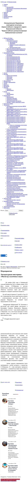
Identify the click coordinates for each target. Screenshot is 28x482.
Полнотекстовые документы (14, 101)
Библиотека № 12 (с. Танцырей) (15, 66)
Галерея (6, 15)
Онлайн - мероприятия (9, 82)
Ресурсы (6, 74)
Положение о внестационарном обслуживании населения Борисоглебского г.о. (15, 160)
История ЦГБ (10, 39)
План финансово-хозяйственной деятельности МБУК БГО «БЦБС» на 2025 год (16, 149)
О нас (5, 5)
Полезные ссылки (8, 201)
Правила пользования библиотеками (16, 182)
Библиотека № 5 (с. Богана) (14, 60)
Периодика (9, 77)
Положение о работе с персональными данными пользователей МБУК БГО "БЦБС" (16, 172)
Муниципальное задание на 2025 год (16, 119)
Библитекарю (10, 205)
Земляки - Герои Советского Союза (15, 102)
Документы (6, 105)
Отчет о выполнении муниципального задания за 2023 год (16, 129)
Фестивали (6, 86)
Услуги (5, 73)
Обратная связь (7, 198)
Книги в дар (10, 79)
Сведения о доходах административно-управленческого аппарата (17, 187)
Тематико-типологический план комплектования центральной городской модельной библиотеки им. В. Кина (17, 194)
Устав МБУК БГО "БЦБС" (13, 197)
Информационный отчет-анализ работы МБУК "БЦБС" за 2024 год (17, 112)
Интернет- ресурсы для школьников (16, 204)
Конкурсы (6, 85)
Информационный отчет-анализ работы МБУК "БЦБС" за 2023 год (17, 109)
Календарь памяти (8, 103)
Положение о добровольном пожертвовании (14, 165)
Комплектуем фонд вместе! (13, 199)
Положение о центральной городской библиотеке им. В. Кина (16, 175)
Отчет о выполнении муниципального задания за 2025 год (16, 135)
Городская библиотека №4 (13, 59)
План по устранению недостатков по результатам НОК (18, 125)
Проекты (6, 87)
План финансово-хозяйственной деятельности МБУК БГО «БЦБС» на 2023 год (16, 141)
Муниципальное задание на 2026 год (16, 121)
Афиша (5, 13)
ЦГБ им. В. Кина (8, 38)
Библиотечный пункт (15, 47)
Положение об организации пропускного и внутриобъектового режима (15, 180)
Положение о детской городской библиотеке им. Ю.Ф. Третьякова (15, 163)
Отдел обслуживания (12, 40)
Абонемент (12, 43)
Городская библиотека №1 (13, 56)
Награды (9, 11)
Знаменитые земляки (12, 99)
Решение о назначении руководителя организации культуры (16, 184)
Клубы (5, 91)
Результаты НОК (14, 127)
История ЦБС (10, 7)
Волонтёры (9, 9)
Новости (6, 12)
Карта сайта (7, 208)
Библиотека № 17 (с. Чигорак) (14, 70)
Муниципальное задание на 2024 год (16, 118)
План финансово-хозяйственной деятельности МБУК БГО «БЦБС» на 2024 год (16, 145)
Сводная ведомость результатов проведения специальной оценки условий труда (15, 190)
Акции (5, 83)
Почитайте (9, 78)
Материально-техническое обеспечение (17, 8)
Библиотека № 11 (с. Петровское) (15, 64)
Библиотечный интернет (13, 202)
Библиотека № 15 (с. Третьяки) (14, 69)
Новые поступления (12, 75)
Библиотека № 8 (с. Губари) (14, 62)
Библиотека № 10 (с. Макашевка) (15, 63)
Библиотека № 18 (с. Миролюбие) (15, 71)
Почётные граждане (12, 98)
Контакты (6, 17)
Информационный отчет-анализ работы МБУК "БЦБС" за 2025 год (17, 115)
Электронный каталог (9, 206)
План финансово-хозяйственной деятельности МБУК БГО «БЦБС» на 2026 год (16, 153)
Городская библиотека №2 (13, 58)
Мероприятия (7, 81)
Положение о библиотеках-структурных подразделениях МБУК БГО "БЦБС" (17, 156)
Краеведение (7, 95)
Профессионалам (8, 16)
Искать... (3, 210)
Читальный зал (13, 42)
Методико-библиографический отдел (16, 48)
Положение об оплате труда (14, 177)
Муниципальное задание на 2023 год (16, 117)
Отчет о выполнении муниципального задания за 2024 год (16, 132)
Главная (6, 4)
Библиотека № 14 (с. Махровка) (15, 67)
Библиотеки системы (9, 52)
